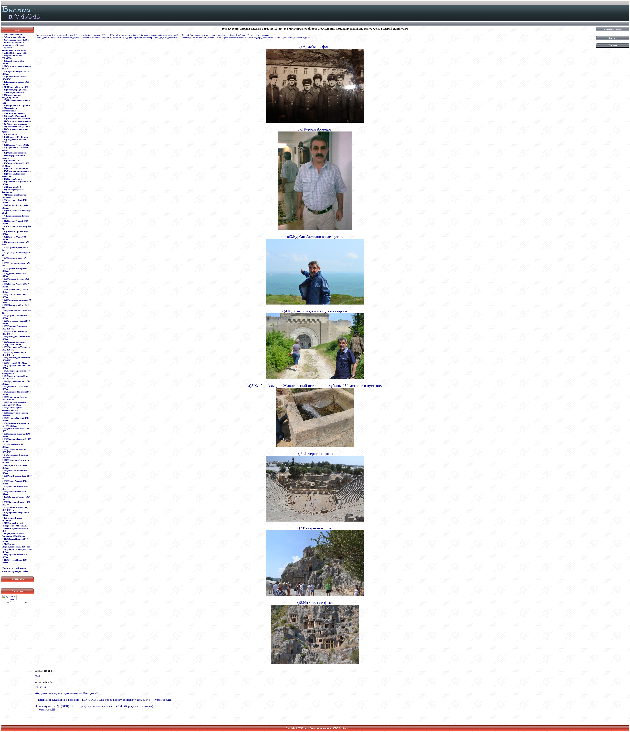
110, (41, 687)
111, (45, 687)
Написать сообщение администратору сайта (15, 570)
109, (37, 687)
